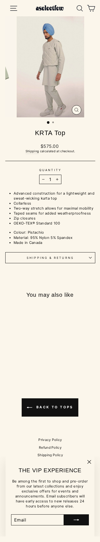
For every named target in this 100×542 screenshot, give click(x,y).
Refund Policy (50, 447)
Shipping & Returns (50, 257)
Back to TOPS (53, 407)
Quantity (50, 170)
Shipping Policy (50, 455)
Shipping (32, 151)
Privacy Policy (50, 440)
